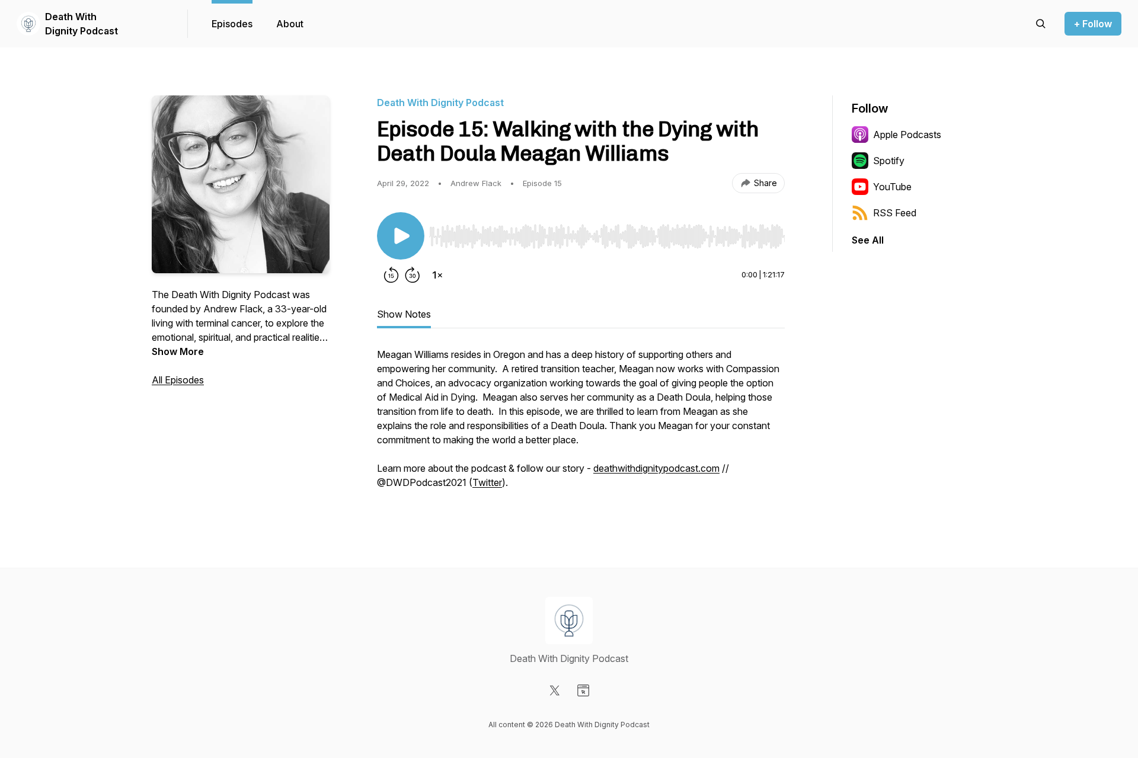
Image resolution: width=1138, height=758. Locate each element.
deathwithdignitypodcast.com (656, 468)
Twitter (487, 482)
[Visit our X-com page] (555, 690)
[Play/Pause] (400, 236)
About (289, 24)
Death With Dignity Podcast (81, 24)
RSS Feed (894, 213)
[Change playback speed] (437, 275)
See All (868, 240)
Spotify (888, 161)
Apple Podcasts (907, 134)
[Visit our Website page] (583, 690)
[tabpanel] (581, 424)
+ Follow (1093, 24)
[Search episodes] (1041, 24)
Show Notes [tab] (404, 314)
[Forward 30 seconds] (412, 275)
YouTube (892, 187)
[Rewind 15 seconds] (391, 275)
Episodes (232, 24)
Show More (178, 351)
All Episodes (178, 380)
